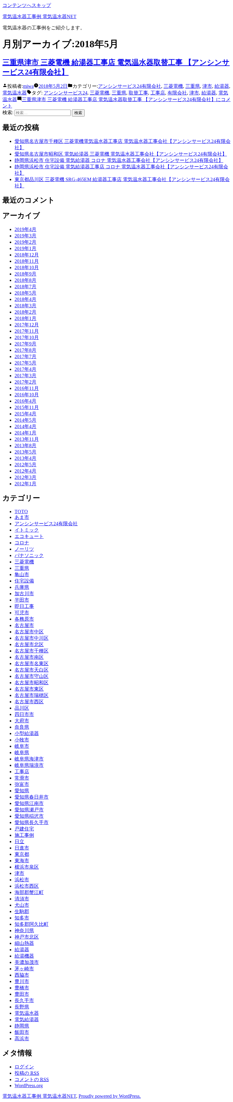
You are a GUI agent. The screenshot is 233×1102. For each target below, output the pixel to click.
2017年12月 (27, 324)
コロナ (22, 542)
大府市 (22, 720)
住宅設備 (24, 580)
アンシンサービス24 (65, 92)
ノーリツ (24, 549)
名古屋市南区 (29, 657)
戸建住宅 (24, 828)
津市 (207, 86)
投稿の (27, 1073)
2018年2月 (25, 312)
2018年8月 (25, 280)
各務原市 (24, 619)
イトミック (27, 530)
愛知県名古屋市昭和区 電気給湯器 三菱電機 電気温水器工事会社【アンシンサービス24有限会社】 (121, 154)
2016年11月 (27, 388)
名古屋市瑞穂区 (32, 695)
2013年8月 (25, 445)
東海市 (22, 860)
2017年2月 (25, 381)
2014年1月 (25, 432)
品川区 (22, 708)
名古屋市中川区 (32, 638)
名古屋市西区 (29, 701)
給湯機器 (24, 955)
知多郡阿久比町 (32, 924)
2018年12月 (27, 254)
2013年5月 (25, 451)
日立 (19, 841)
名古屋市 (24, 625)
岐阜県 (22, 752)
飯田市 (22, 1032)
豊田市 (22, 994)
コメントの (32, 1079)
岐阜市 (22, 746)
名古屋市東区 (29, 688)
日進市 (22, 847)
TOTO (21, 511)
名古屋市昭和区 (32, 682)
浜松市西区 (27, 886)
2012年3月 (25, 477)
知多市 (22, 917)
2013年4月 (25, 458)
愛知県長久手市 (32, 822)
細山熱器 (24, 943)
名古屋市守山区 (32, 676)
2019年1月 (25, 248)
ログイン (24, 1066)
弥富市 (22, 784)
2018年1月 (25, 318)
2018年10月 (27, 267)
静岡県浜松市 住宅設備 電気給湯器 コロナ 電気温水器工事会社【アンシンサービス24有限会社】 (119, 160)
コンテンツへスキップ (26, 5)
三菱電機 (173, 86)
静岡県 (22, 1025)
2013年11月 (27, 439)
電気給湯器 (27, 1019)
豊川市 (22, 981)
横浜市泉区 (27, 866)
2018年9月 (25, 273)
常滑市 (22, 777)
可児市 (22, 612)
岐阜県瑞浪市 (29, 765)
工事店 (157, 92)
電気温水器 (14, 92)
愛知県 (22, 790)
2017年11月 (27, 331)
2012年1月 (25, 483)
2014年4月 (25, 426)
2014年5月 (25, 420)
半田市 (22, 599)
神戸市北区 (27, 936)
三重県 (192, 86)
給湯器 (221, 86)
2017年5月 (25, 362)
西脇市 (22, 975)
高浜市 (22, 1038)
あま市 (22, 517)
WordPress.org (29, 1085)
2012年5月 (25, 464)
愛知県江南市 (29, 803)
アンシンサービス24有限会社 (129, 86)
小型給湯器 (27, 733)
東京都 (22, 854)
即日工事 (24, 606)
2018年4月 (25, 299)
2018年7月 (25, 286)
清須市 (22, 898)
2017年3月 (25, 375)
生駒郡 (22, 911)
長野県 (22, 1006)
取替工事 (138, 92)
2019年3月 (25, 235)
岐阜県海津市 (29, 758)
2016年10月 (27, 394)
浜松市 (22, 879)
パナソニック (29, 555)
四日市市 (24, 714)
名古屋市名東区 (32, 663)
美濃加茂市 (27, 962)
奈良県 (22, 727)
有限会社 (177, 92)
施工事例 (24, 835)
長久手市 (24, 1000)
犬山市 (22, 905)
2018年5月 (25, 292)
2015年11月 (27, 407)
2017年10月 (27, 337)
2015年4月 (25, 413)
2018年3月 (25, 305)
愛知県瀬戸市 (29, 809)
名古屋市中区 (29, 631)
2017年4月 (25, 369)
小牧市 (22, 739)
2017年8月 (25, 350)
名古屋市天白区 (32, 669)
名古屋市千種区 (32, 650)
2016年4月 (25, 401)
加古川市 (24, 593)
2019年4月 (25, 229)
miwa (28, 86)
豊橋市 (22, 987)
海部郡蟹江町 (29, 892)
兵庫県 (22, 587)
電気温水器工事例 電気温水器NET (39, 16)
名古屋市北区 (29, 644)
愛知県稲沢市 (29, 816)
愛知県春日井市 (32, 797)
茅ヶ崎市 (24, 968)
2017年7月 (25, 356)
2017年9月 (25, 343)
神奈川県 (24, 930)
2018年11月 (27, 261)
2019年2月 (25, 242)
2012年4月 (25, 470)
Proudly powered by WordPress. (110, 1096)
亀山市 (22, 574)
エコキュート (29, 536)
